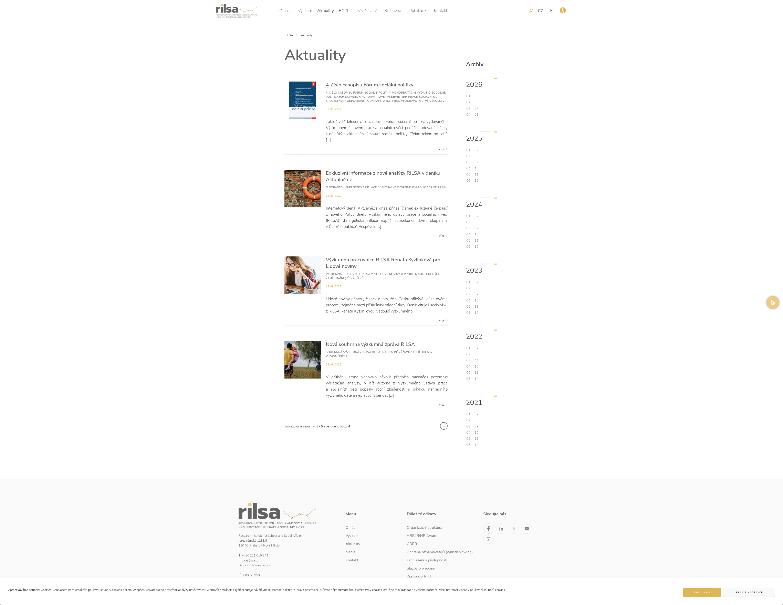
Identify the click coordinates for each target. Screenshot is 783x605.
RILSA (288, 35)
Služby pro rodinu (421, 568)
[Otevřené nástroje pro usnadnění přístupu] (563, 10)
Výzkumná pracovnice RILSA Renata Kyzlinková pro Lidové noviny (383, 262)
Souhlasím (702, 592)
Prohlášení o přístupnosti (427, 560)
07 (476, 108)
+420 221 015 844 (255, 555)
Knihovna (393, 10)
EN (553, 10)
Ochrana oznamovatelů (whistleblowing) (440, 552)
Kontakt (440, 10)
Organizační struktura (424, 527)
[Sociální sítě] (773, 302)
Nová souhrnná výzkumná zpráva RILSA (370, 344)
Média (350, 552)
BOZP (344, 10)
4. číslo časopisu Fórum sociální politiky (369, 85)
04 (468, 114)
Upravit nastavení (748, 592)
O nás (284, 10)
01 (468, 96)
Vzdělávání (367, 10)
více (442, 149)
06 (476, 102)
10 (476, 168)
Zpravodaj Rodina (421, 576)
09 (476, 162)
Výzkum (305, 10)
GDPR (412, 543)
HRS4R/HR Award (422, 535)
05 (476, 96)
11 (476, 174)
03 (468, 108)
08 (476, 114)
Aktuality (325, 10)
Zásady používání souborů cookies (482, 590)
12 (476, 180)
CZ (540, 10)
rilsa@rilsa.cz (250, 560)
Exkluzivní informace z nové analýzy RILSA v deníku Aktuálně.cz (383, 176)
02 (468, 102)
